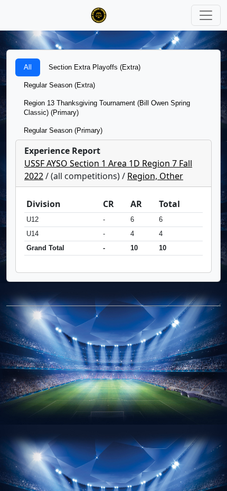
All (28, 67)
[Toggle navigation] (206, 15)
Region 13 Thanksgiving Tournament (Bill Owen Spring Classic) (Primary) (107, 107)
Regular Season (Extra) (59, 85)
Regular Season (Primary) (63, 130)
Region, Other (155, 176)
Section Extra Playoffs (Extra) (94, 67)
